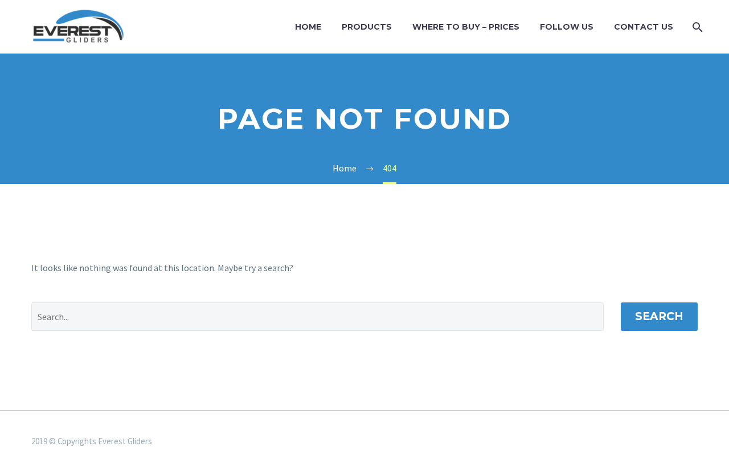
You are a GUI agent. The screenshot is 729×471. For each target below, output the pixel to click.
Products (367, 27)
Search (659, 316)
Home (308, 27)
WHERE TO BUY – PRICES (465, 27)
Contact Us (643, 27)
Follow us (566, 27)
